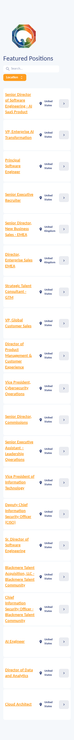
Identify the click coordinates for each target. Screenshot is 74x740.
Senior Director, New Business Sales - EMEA (18, 229)
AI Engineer (15, 642)
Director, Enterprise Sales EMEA (18, 260)
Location (14, 77)
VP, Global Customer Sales (18, 323)
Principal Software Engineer (13, 166)
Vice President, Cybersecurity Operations (18, 388)
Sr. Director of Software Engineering (17, 545)
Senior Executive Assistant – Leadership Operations (19, 451)
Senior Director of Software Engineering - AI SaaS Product (18, 103)
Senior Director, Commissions (18, 420)
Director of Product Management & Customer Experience (18, 355)
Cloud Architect (18, 704)
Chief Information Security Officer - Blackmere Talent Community (20, 609)
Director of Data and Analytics (19, 673)
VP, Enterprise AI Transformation (19, 135)
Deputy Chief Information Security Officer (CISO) (18, 514)
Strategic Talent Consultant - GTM (18, 292)
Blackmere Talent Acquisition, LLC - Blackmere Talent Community (20, 576)
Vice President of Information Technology (19, 482)
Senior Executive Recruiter (19, 198)
